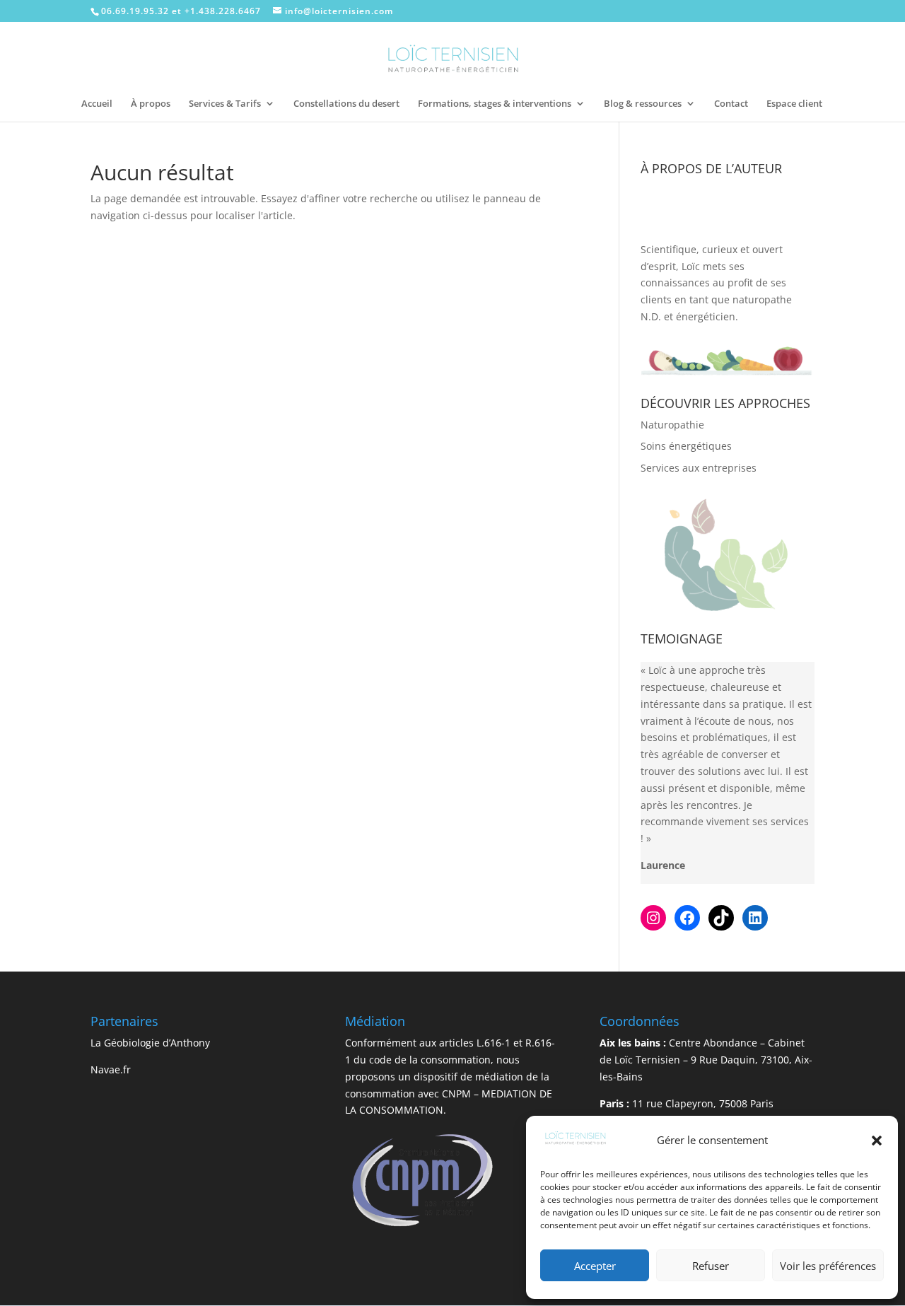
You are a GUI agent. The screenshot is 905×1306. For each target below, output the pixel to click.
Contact (731, 104)
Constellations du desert (346, 104)
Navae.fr (110, 1069)
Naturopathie (672, 424)
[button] (877, 1140)
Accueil (96, 104)
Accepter (595, 1266)
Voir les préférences (828, 1266)
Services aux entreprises (699, 467)
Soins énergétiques (686, 446)
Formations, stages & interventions (494, 104)
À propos (150, 104)
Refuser (710, 1266)
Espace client (794, 104)
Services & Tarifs (225, 104)
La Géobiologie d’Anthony (150, 1042)
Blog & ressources (643, 104)
